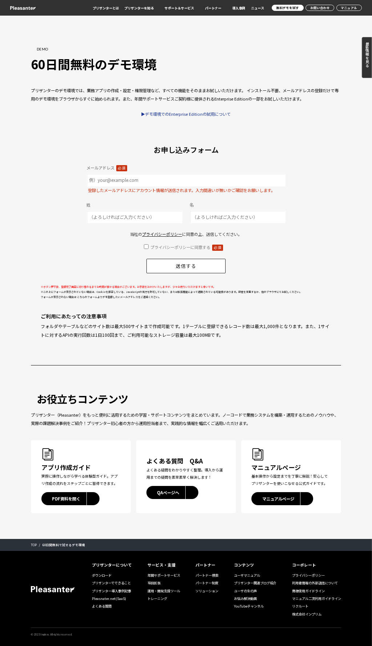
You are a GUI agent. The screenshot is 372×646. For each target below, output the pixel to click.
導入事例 (238, 8)
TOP (34, 545)
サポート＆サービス (179, 8)
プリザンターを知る (139, 8)
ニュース (257, 8)
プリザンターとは (106, 8)
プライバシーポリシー (162, 234)
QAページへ (168, 492)
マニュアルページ (278, 499)
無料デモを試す (287, 7)
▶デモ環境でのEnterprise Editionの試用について (186, 114)
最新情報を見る (367, 54)
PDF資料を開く (66, 499)
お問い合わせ (320, 7)
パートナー (213, 8)
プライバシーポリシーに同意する (186, 247)
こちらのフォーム (87, 297)
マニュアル (349, 7)
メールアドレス (106, 168)
